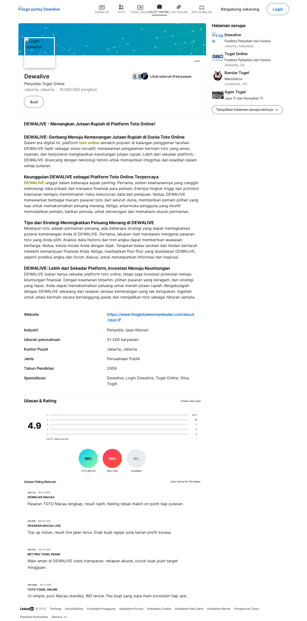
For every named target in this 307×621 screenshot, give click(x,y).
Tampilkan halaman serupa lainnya (245, 109)
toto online (89, 142)
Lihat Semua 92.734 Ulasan (186, 481)
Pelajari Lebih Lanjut (191, 401)
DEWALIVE (34, 182)
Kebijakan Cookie (159, 608)
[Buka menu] (197, 61)
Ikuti (34, 102)
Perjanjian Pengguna (101, 608)
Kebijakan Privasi (131, 608)
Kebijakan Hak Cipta (189, 608)
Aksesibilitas (74, 608)
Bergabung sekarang (240, 9)
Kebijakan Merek (218, 608)
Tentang (55, 608)
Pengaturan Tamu (246, 608)
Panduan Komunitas (34, 617)
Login (278, 9)
